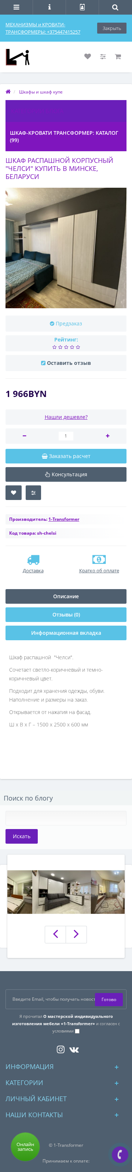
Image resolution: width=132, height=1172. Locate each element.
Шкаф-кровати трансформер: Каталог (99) (64, 136)
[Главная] (8, 92)
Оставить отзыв (69, 362)
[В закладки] (14, 492)
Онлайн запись (25, 1146)
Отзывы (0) (66, 614)
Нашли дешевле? (66, 416)
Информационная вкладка (66, 632)
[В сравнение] (33, 492)
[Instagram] (59, 1048)
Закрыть (112, 28)
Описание (66, 596)
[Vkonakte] (72, 1048)
